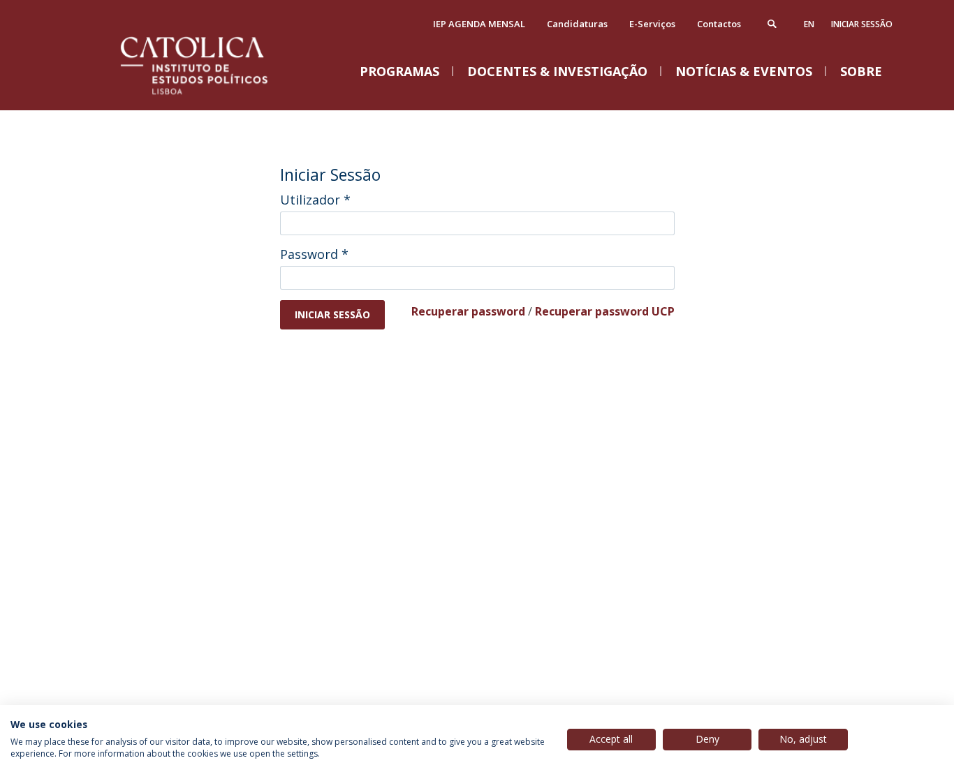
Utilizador (315, 199)
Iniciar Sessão (862, 24)
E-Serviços (652, 23)
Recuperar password (468, 311)
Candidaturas (577, 23)
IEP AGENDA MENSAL (479, 23)
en (809, 24)
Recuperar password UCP (605, 311)
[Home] (211, 96)
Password (314, 254)
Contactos (719, 23)
